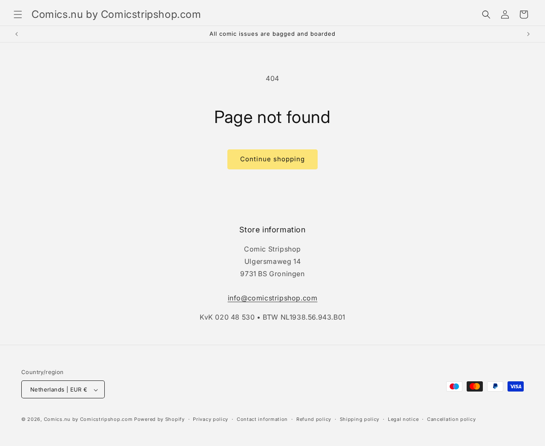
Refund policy (313, 419)
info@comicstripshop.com (273, 298)
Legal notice (403, 419)
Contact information (262, 419)
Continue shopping (272, 159)
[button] (18, 14)
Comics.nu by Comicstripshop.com (88, 420)
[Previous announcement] (16, 34)
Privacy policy (210, 419)
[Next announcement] (528, 34)
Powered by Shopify (159, 420)
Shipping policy (360, 419)
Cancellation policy (451, 419)
